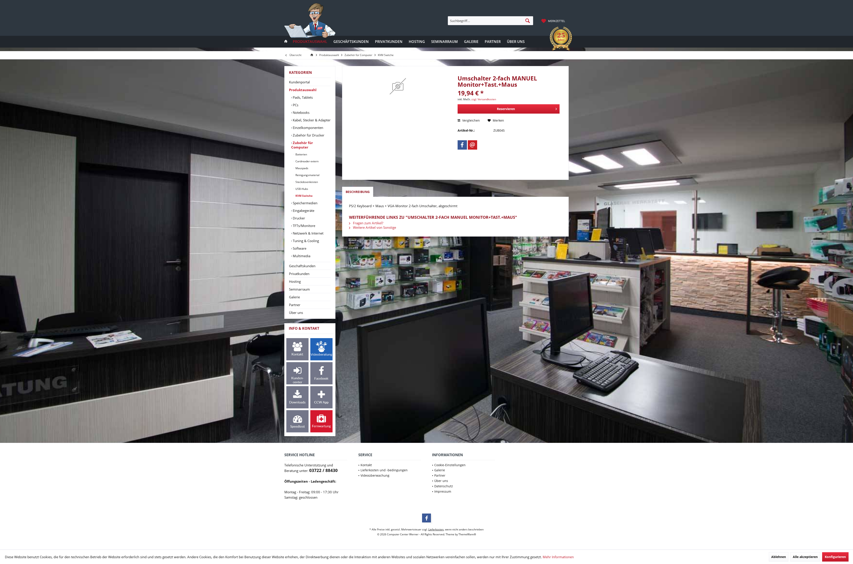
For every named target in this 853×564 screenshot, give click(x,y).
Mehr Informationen (558, 557)
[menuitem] (554, 20)
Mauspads (301, 168)
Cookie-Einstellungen (450, 465)
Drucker (298, 218)
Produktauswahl (303, 90)
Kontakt (366, 465)
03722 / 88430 (323, 470)
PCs (295, 105)
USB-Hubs (301, 189)
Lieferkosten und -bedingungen (384, 470)
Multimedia (301, 256)
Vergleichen (470, 120)
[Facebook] (462, 145)
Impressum (442, 491)
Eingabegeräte (303, 210)
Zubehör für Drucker (308, 135)
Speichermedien (304, 203)
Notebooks (300, 112)
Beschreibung (358, 192)
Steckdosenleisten (306, 182)
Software (299, 248)
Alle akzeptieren (805, 557)
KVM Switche (304, 196)
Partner (294, 305)
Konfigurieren (835, 557)
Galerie (294, 297)
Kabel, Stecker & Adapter (311, 120)
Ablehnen (778, 557)
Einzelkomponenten (307, 127)
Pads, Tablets (302, 97)
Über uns (296, 312)
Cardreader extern (307, 161)
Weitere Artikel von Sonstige (374, 227)
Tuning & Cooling (305, 241)
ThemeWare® (467, 534)
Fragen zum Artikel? (367, 223)
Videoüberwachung (375, 475)
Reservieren (506, 109)
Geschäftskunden (302, 266)
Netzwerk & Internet (307, 233)
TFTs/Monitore (303, 225)
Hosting (295, 281)
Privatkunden (299, 273)
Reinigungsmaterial (307, 175)
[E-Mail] (472, 145)
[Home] (286, 42)
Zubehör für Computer (302, 144)
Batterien (301, 154)
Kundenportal (299, 82)
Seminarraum (299, 289)
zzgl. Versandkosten (483, 99)
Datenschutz (443, 486)
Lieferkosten (436, 529)
